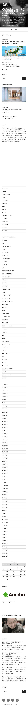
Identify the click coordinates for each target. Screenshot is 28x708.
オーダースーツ (6, 347)
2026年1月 (4, 406)
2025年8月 (4, 421)
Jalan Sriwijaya (6, 258)
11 (24, 569)
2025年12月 (5, 409)
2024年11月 (5, 449)
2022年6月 (4, 537)
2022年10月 (5, 525)
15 (14, 571)
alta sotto (4, 203)
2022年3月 (4, 547)
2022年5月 (4, 540)
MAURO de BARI (6, 277)
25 (24, 574)
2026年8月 (4, 384)
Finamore (4, 240)
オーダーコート (6, 344)
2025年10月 (5, 415)
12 (3, 571)
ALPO (3, 197)
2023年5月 (4, 504)
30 (17, 576)
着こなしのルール (6, 375)
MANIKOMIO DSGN (7, 273)
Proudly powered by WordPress (9, 704)
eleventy (4, 227)
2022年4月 (4, 543)
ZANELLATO (5, 341)
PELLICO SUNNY (6, 295)
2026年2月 (4, 403)
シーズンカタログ (6, 353)
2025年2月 (4, 439)
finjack (3, 243)
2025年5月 (4, 430)
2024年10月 (5, 452)
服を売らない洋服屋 (7, 368)
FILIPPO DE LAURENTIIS (8, 237)
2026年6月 (4, 390)
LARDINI (4, 264)
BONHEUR (5, 221)
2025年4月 (4, 433)
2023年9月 (4, 491)
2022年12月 (5, 519)
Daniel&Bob (5, 224)
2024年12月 (5, 445)
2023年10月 (5, 488)
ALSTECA (4, 200)
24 (21, 574)
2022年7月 (4, 534)
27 (7, 576)
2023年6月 (4, 501)
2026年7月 (4, 387)
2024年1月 (4, 479)
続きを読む (5, 69)
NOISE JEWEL (6, 289)
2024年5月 (4, 467)
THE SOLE (5, 323)
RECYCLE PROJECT (7, 301)
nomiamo (4, 292)
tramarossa (5, 329)
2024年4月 (4, 470)
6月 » (21, 579)
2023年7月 (4, 498)
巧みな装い (5, 365)
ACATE (4, 191)
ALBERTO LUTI (6, 194)
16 (17, 571)
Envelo (4, 234)
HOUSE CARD (6, 252)
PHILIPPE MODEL (7, 298)
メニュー (15, 29)
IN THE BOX (5, 255)
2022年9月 (4, 528)
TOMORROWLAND (7, 326)
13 (7, 571)
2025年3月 (4, 436)
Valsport (4, 332)
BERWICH (5, 218)
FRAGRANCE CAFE (7, 246)
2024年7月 (4, 461)
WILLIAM (4, 338)
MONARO (4, 280)
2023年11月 (5, 485)
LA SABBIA (5, 261)
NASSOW (4, 286)
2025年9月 (4, 418)
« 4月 (7, 579)
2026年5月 (4, 393)
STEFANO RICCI (6, 316)
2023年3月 (4, 510)
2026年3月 (4, 399)
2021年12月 (5, 556)
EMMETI (4, 231)
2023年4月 (4, 507)
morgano (4, 283)
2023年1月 (4, 516)
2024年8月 (4, 458)
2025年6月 (4, 427)
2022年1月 (4, 553)
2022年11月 (5, 522)
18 (24, 571)
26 (3, 576)
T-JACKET (5, 319)
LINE (3, 267)
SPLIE (3, 310)
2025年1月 (4, 442)
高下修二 (4, 378)
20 (7, 574)
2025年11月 (5, 412)
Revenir (4, 307)
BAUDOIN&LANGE (7, 215)
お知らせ (4, 350)
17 (21, 571)
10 (21, 569)
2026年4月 (4, 396)
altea (3, 206)
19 (3, 574)
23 (17, 574)
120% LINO (5, 188)
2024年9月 (4, 455)
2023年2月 (4, 513)
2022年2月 (4, 550)
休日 (3, 356)
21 (10, 574)
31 (21, 576)
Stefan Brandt (5, 313)
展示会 (4, 362)
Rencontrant (5, 304)
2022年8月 (4, 531)
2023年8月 (4, 494)
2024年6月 (4, 464)
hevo (3, 249)
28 (10, 576)
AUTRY (4, 212)
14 (10, 571)
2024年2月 (4, 476)
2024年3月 (4, 473)
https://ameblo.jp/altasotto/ (8, 602)
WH (3, 335)
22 (14, 574)
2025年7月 (4, 424)
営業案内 (4, 359)
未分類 (4, 372)
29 (14, 576)
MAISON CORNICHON (8, 270)
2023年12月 (5, 482)
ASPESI (4, 209)
